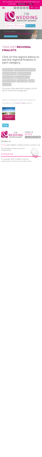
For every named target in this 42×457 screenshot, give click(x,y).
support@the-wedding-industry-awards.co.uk (23, 145)
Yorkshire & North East (25, 70)
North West (8, 70)
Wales (31, 81)
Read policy (21, 4)
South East (22, 81)
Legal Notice (6, 161)
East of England (22, 77)
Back (5, 125)
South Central (9, 81)
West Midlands (9, 73)
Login (36, 8)
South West (8, 77)
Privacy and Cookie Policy (21, 161)
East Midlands (24, 73)
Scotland (7, 84)
